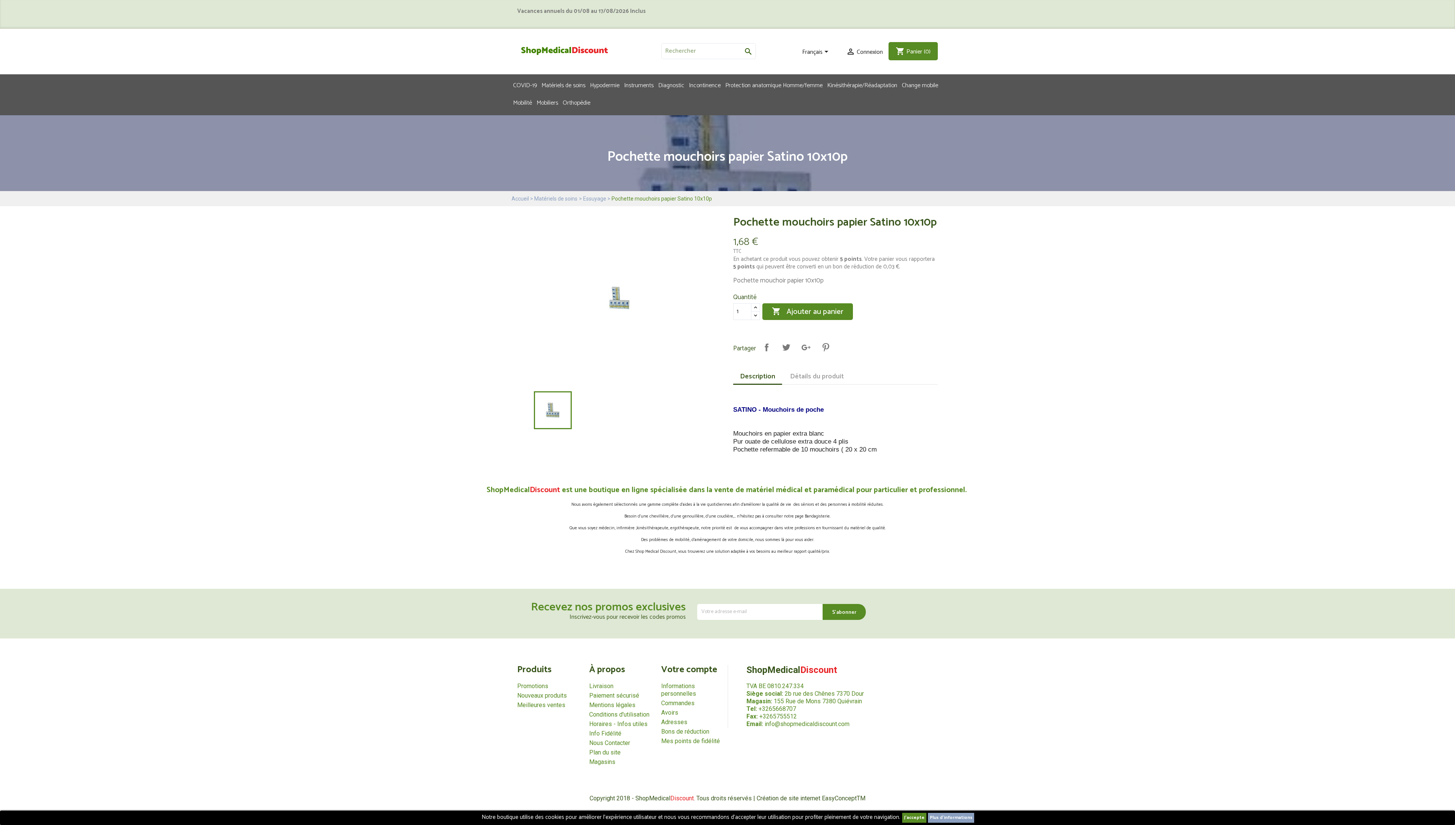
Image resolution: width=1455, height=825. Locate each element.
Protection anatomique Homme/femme (774, 84)
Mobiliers (547, 102)
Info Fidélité (605, 733)
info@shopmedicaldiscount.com (807, 724)
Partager (766, 347)
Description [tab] (757, 376)
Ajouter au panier (807, 312)
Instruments (639, 84)
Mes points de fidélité (690, 741)
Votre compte (689, 669)
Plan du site (605, 752)
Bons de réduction (685, 731)
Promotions (532, 686)
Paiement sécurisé (614, 695)
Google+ (806, 347)
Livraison (601, 686)
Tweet (786, 347)
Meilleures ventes (541, 705)
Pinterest (825, 347)
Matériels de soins (563, 84)
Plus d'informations (951, 817)
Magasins (602, 761)
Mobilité (522, 102)
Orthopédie (576, 102)
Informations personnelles (678, 689)
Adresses (674, 722)
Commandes (678, 703)
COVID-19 (525, 84)
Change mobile (920, 84)
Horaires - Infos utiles (618, 724)
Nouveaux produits (542, 695)
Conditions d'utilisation (619, 714)
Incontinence (705, 84)
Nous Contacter (609, 743)
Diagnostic (671, 84)
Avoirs (669, 712)
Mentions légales (612, 705)
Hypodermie (605, 84)
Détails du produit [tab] (817, 376)
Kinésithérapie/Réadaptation (862, 84)
